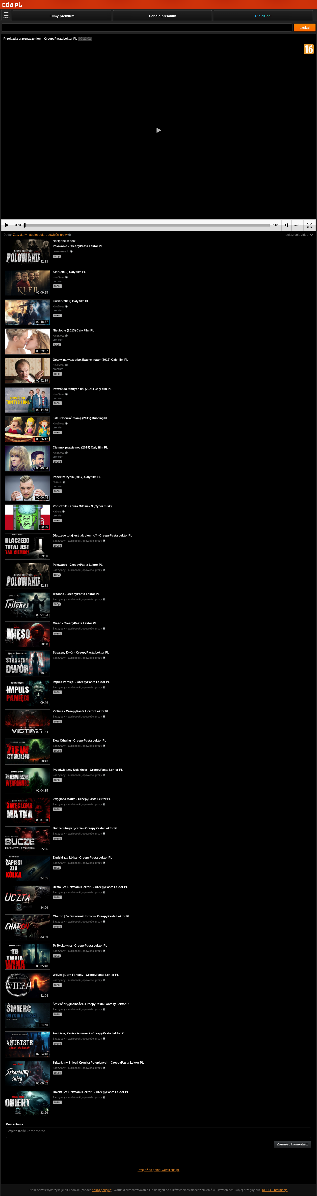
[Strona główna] (12, 5)
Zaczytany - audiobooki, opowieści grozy (40, 235)
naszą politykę (101, 1190)
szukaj (305, 28)
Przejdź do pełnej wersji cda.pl (159, 1170)
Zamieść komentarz (292, 1144)
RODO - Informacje (275, 1190)
